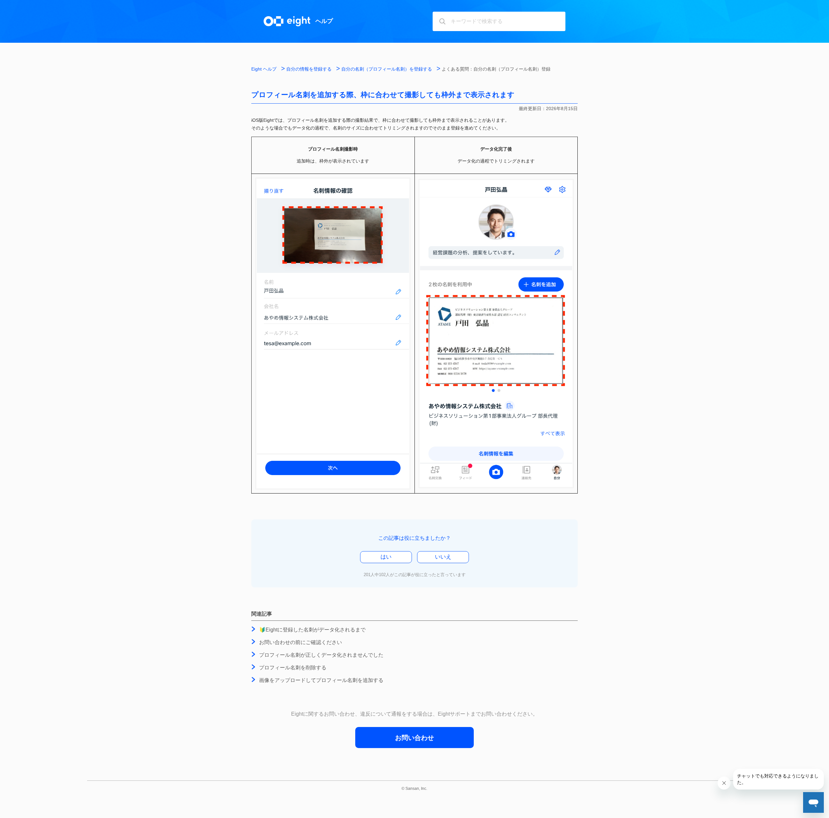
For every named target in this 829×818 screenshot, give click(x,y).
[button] (386, 557)
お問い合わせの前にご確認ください (300, 642)
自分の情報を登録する (309, 69)
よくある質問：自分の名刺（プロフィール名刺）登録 (496, 69)
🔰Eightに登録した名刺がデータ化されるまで (312, 629)
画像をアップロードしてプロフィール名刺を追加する (321, 680)
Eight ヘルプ (264, 69)
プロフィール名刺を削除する (292, 667)
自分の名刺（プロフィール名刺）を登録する (386, 69)
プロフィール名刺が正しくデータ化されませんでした (321, 655)
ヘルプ (324, 21)
